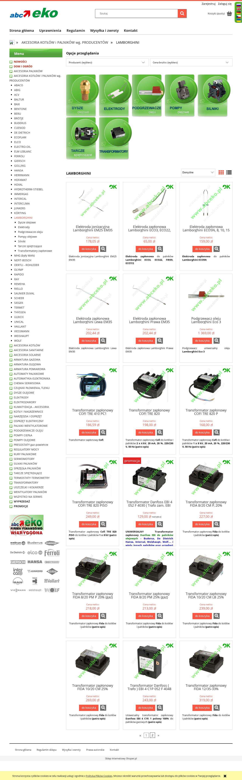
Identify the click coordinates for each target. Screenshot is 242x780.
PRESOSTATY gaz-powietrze (31, 444)
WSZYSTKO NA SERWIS (28, 496)
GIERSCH (19, 161)
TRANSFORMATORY (26, 482)
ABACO (18, 85)
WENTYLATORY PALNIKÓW (30, 492)
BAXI (17, 104)
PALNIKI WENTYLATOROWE (31, 426)
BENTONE (20, 109)
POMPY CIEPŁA (23, 435)
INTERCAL (20, 199)
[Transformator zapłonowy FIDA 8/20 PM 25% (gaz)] (149, 570)
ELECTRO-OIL (22, 147)
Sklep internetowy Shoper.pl (121, 758)
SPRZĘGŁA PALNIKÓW (27, 468)
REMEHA (19, 284)
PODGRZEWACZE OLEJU (28, 430)
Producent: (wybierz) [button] (80, 62)
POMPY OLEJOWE (24, 440)
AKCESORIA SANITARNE (28, 350)
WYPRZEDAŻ (22, 501)
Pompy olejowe (27, 236)
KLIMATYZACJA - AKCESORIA (31, 407)
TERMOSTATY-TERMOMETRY (32, 478)
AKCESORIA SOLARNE (27, 355)
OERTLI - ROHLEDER (26, 265)
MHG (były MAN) (24, 255)
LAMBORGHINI (23, 217)
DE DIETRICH (22, 132)
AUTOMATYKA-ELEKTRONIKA (32, 378)
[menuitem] (24, 30)
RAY (16, 279)
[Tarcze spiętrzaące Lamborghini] (82, 138)
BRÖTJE (18, 118)
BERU (17, 113)
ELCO (17, 142)
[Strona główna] (33, 13)
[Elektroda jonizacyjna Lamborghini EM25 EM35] (92, 203)
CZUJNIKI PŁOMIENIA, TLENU (32, 388)
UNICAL (19, 322)
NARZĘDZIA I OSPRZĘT (28, 416)
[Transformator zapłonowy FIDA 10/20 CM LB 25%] (206, 570)
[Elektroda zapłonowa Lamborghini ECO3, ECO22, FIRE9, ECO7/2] (149, 203)
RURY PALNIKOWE (25, 454)
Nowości (20, 61)
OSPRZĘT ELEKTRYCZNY (28, 421)
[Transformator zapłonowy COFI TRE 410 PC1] (92, 386)
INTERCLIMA (22, 203)
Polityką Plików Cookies (99, 776)
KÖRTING (20, 213)
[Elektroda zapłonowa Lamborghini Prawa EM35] (149, 294)
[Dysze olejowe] (82, 95)
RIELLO (18, 288)
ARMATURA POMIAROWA (29, 369)
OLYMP (18, 269)
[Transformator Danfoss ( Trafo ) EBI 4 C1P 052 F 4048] (149, 661)
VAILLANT (20, 326)
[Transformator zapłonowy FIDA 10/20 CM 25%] (92, 661)
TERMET (19, 307)
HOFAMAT (20, 180)
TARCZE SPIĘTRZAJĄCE (28, 473)
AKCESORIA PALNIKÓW (28, 71)
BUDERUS (20, 123)
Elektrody (24, 227)
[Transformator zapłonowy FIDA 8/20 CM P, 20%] (206, 478)
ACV (16, 94)
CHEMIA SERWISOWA (27, 383)
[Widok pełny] (229, 172)
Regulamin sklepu (47, 749)
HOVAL (18, 184)
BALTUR (19, 99)
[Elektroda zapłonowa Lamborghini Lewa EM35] (92, 294)
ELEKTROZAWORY (25, 402)
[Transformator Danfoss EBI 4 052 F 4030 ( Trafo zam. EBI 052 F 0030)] (149, 478)
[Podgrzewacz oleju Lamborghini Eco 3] (206, 294)
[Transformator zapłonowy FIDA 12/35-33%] (206, 661)
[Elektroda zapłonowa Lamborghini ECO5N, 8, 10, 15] (206, 203)
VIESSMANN (21, 331)
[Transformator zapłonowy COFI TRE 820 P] (206, 386)
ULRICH (18, 317)
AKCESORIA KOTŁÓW (27, 345)
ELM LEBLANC (23, 151)
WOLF (17, 340)
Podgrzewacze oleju (30, 232)
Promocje (21, 506)
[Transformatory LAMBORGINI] (115, 138)
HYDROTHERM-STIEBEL (28, 189)
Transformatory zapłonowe (35, 251)
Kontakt (114, 749)
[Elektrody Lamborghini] (115, 95)
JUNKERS (19, 208)
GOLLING (20, 165)
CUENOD (19, 128)
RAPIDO (19, 274)
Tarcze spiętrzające (30, 246)
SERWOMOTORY (24, 459)
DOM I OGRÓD (23, 66)
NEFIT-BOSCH (22, 260)
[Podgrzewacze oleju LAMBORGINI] (148, 95)
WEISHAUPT (21, 336)
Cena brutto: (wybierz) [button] (165, 62)
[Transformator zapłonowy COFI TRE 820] (149, 386)
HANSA (18, 170)
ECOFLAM (20, 137)
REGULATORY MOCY (26, 449)
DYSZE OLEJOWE (24, 392)
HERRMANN (21, 175)
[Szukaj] (182, 13)
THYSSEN (20, 312)
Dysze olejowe (27, 222)
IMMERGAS (21, 194)
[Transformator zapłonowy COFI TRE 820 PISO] (92, 478)
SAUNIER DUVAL (24, 293)
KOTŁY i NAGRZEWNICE (28, 411)
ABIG (17, 90)
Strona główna (23, 749)
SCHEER (19, 298)
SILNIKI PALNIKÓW (25, 463)
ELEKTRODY (21, 397)
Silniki (22, 241)
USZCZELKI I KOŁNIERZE (29, 487)
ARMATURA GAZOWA (27, 359)
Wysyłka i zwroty (71, 749)
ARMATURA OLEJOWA (27, 364)
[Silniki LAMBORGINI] (214, 95)
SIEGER (18, 303)
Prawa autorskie (95, 749)
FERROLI (19, 156)
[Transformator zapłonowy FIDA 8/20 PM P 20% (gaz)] (92, 570)
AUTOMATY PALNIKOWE (29, 374)
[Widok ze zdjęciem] (221, 172)
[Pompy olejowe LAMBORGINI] (181, 95)
